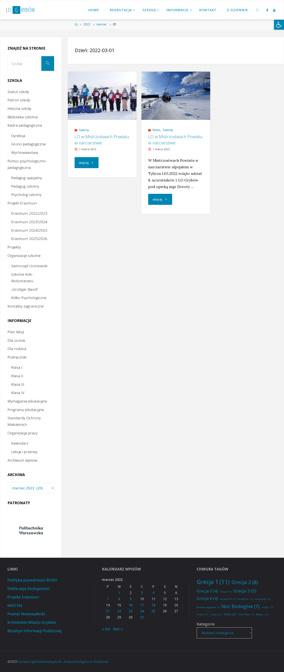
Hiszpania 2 (263, 599)
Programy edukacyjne (26, 409)
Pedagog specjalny (26, 177)
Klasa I (16, 367)
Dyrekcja (18, 135)
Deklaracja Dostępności (28, 588)
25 (153, 611)
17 (142, 605)
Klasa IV (17, 392)
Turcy (229, 614)
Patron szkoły (19, 100)
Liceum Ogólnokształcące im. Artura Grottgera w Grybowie (63, 661)
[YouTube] (274, 10)
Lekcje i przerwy (24, 451)
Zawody (167, 130)
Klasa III (17, 384)
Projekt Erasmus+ (22, 203)
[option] (31, 530)
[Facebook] (267, 10)
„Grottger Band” (24, 289)
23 (131, 611)
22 (119, 611)
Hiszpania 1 (245, 599)
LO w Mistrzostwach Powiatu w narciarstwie (102, 140)
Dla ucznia (16, 340)
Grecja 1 (213, 582)
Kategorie (206, 624)
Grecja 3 (207, 591)
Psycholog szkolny (26, 194)
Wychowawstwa (24, 152)
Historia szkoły (19, 108)
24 (142, 611)
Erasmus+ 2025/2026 (29, 238)
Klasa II (17, 375)
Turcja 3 (215, 614)
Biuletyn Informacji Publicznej (34, 630)
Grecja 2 (244, 582)
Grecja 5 (244, 591)
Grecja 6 (207, 598)
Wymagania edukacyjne (27, 401)
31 (142, 617)
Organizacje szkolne (24, 255)
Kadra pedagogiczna (25, 125)
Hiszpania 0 (228, 599)
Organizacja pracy (22, 433)
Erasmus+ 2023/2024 (29, 221)
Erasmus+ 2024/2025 (29, 230)
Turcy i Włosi (246, 614)
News (156, 130)
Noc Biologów (240, 606)
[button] (279, 25)
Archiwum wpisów (22, 460)
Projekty (14, 247)
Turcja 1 (267, 607)
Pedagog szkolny (25, 186)
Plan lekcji (16, 331)
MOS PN (14, 605)
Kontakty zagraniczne (26, 306)
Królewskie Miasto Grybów (31, 622)
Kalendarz (19, 443)
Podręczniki (17, 357)
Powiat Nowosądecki (26, 613)
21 (108, 611)
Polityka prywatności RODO (32, 580)
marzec (101, 24)
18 (153, 605)
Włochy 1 (262, 614)
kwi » (118, 628)
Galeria (84, 130)
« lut (106, 628)
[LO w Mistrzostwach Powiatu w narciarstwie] (102, 96)
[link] (257, 9)
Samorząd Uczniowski (29, 265)
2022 (86, 24)
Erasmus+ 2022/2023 (29, 213)
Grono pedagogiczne (28, 144)
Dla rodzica (17, 348)
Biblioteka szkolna (23, 116)
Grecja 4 (225, 591)
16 (131, 605)
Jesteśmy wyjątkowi (208, 607)
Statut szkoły (18, 91)
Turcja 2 (202, 614)
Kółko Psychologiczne (28, 297)
